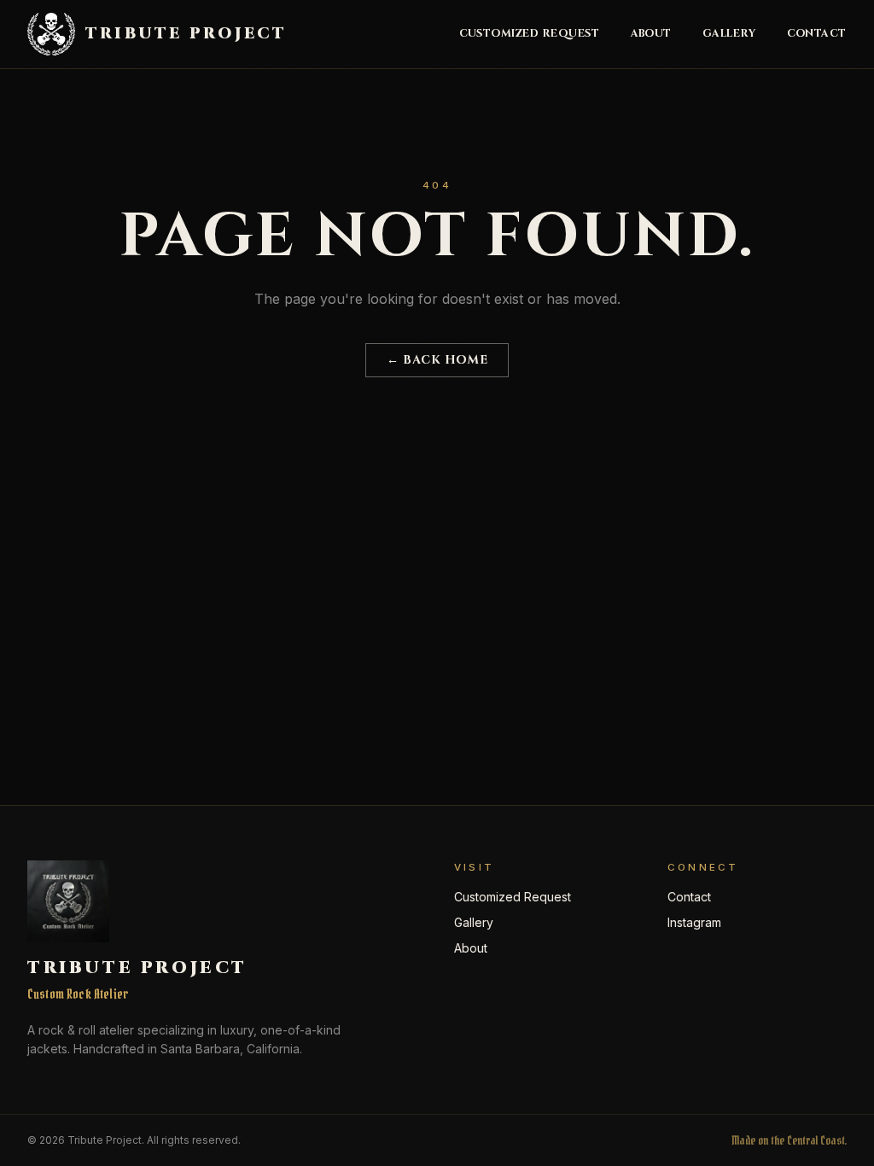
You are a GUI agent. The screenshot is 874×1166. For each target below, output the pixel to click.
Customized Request (529, 34)
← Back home (437, 360)
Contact (817, 34)
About (652, 34)
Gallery (729, 34)
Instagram (694, 922)
